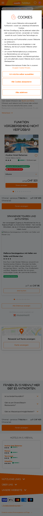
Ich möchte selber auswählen (21, 74)
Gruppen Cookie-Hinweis (21, 68)
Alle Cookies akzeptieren (21, 82)
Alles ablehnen (21, 92)
